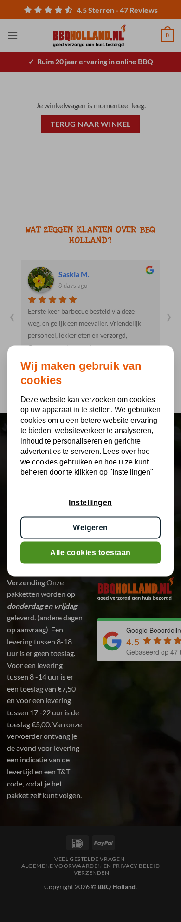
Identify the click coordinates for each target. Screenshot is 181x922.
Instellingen (90, 502)
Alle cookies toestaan (90, 553)
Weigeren (90, 527)
